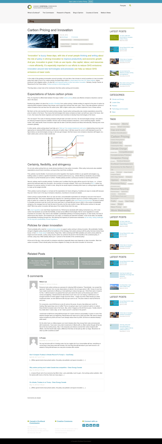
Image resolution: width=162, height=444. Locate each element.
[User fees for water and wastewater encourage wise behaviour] (114, 275)
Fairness (119, 172)
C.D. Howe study (41, 233)
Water (114, 112)
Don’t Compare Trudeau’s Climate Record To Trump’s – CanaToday (51, 355)
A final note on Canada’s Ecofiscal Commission (126, 60)
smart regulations (35, 210)
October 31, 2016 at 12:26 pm (48, 284)
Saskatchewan (115, 191)
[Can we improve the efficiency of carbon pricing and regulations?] (114, 73)
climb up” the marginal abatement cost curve (72, 128)
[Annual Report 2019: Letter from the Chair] (114, 49)
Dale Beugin (65, 37)
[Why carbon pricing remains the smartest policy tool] (114, 85)
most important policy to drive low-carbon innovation (70, 82)
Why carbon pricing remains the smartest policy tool (127, 83)
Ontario (129, 177)
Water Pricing (116, 207)
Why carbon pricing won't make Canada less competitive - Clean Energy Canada (56, 367)
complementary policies (54, 229)
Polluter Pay (126, 180)
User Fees (129, 201)
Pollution (114, 106)
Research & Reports (63, 13)
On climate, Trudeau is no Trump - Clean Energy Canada (48, 382)
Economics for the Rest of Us (121, 168)
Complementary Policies (86, 44)
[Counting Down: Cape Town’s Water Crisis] (114, 287)
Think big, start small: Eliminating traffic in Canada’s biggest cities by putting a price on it (126, 327)
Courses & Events (92, 13)
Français (123, 5)
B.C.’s (93, 183)
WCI (125, 207)
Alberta (125, 123)
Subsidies (113, 194)
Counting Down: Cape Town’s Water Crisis (125, 285)
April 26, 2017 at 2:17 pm (37, 357)
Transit (121, 201)
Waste (120, 204)
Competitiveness (126, 152)
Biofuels (113, 127)
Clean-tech (128, 146)
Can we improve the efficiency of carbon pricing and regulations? (126, 72)
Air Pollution (115, 124)
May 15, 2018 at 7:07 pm (37, 370)
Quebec (130, 184)
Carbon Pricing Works (117, 140)
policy (39, 58)
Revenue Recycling (119, 188)
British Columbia (123, 127)
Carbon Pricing (65, 44)
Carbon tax (74, 44)
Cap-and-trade (118, 129)
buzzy (43, 55)
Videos (113, 204)
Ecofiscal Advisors (123, 161)
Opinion (114, 180)
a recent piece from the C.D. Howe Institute (82, 80)
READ (91, 1)
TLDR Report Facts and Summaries (118, 197)
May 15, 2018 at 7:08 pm (37, 385)
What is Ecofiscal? (34, 13)
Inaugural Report (115, 174)
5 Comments (74, 37)
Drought (113, 161)
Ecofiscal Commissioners (122, 163)
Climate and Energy (66, 39)
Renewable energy (115, 186)
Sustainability (121, 194)
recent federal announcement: (83, 200)
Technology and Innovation (81, 39)
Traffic (113, 201)
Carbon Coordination (118, 133)
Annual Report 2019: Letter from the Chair (127, 48)
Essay (112, 172)
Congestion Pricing (119, 157)
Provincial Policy (118, 183)
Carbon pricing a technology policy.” (59, 84)
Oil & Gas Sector (117, 177)
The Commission (48, 13)
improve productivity (73, 58)
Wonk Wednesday (65, 46)
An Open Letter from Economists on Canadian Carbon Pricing (126, 37)
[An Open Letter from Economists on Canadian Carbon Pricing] (114, 37)
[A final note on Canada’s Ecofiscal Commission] (114, 61)
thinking (83, 55)
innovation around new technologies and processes (51, 68)
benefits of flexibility (54, 103)
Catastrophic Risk (116, 146)
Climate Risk (114, 152)
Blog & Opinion (78, 13)
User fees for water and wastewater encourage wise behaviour (127, 274)
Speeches (125, 191)
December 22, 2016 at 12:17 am (49, 340)
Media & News (106, 13)
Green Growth (128, 172)
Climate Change (119, 148)
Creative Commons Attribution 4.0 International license (65, 432)
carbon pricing (68, 98)
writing (95, 55)
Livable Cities (116, 102)
